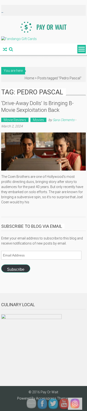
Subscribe (15, 269)
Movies (38, 120)
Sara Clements (63, 120)
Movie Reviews (15, 120)
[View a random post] (5, 50)
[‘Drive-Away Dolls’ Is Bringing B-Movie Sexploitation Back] (43, 151)
